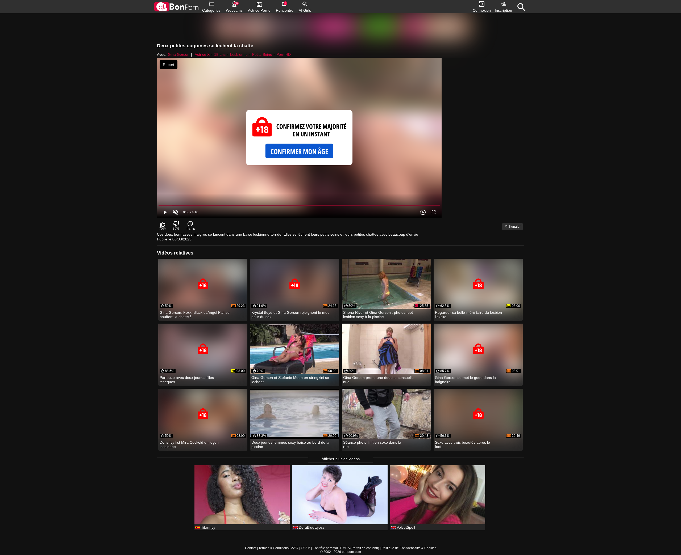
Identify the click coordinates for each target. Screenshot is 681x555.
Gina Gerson (178, 54)
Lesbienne (239, 54)
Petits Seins (262, 54)
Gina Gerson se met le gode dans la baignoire (465, 379)
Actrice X (202, 54)
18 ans (220, 54)
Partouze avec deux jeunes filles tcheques (187, 379)
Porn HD (283, 54)
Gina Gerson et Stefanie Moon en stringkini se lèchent (290, 379)
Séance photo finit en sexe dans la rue (372, 444)
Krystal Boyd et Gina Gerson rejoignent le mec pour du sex (290, 314)
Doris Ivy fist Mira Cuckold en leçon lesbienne (189, 444)
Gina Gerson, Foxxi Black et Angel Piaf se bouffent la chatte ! (195, 314)
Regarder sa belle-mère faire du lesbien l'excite (468, 314)
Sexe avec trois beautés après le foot (462, 444)
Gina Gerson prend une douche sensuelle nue (378, 379)
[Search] (521, 7)
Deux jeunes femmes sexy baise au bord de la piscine (290, 444)
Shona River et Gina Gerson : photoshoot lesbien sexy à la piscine (378, 314)
